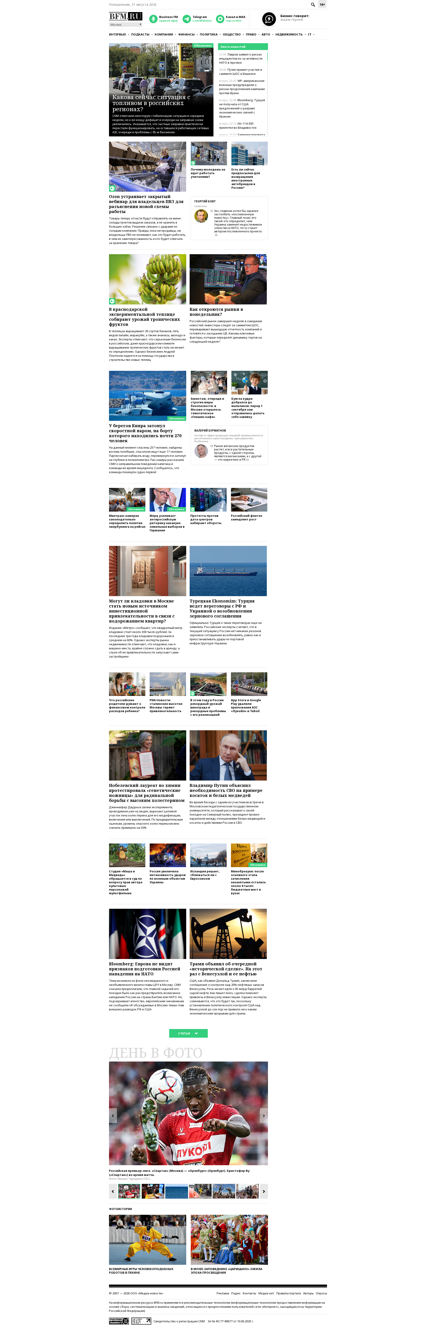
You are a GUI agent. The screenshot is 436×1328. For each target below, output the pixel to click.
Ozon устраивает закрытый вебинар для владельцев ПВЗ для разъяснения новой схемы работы (146, 204)
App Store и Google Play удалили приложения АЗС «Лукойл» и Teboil (246, 705)
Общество (232, 34)
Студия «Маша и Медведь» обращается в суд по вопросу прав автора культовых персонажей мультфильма (125, 882)
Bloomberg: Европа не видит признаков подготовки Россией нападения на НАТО (144, 969)
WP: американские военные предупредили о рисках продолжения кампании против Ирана (242, 87)
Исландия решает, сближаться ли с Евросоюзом (205, 874)
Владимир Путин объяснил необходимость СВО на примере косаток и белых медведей (226, 790)
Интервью (117, 34)
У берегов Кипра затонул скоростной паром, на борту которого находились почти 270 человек (145, 433)
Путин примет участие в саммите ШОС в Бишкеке (240, 72)
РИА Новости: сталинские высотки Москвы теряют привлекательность (166, 705)
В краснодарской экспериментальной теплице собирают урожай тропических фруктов (144, 316)
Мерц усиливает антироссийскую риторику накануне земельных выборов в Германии (167, 523)
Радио (235, 1293)
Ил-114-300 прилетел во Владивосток (238, 125)
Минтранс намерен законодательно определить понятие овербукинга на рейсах (127, 521)
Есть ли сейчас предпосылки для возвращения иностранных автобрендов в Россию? (245, 178)
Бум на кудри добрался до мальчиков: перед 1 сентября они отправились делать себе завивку (248, 408)
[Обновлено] (147, 373)
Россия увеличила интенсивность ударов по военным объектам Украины (168, 876)
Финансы (186, 34)
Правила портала (288, 1293)
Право (251, 34)
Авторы (308, 1293)
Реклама (223, 1293)
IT (309, 34)
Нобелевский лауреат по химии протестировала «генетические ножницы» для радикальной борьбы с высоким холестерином (147, 793)
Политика (209, 34)
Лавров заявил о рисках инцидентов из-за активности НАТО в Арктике (241, 58)
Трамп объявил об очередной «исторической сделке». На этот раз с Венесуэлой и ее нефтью (226, 969)
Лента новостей (232, 47)
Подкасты (140, 34)
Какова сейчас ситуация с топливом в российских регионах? (151, 103)
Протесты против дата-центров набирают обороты (205, 519)
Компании (164, 34)
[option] (188, 1113)
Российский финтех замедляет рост (246, 517)
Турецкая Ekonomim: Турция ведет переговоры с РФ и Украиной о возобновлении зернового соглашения (222, 608)
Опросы (321, 1293)
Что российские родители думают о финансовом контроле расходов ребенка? (127, 705)
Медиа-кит (266, 1293)
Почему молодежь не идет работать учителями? (208, 172)
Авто (266, 34)
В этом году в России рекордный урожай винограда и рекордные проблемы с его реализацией (208, 707)
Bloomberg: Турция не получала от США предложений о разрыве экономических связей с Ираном (242, 108)
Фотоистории (120, 1209)
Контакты (249, 1293)
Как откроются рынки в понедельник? (216, 311)
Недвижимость (289, 34)
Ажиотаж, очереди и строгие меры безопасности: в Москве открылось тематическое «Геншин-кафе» (207, 408)
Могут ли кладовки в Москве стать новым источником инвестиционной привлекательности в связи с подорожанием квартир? (142, 611)
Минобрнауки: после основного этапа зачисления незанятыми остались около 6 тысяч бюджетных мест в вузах (248, 882)
